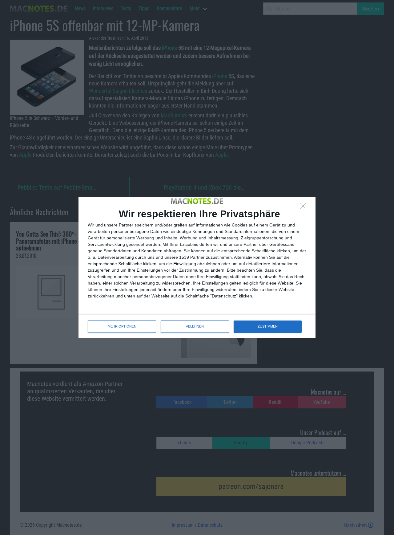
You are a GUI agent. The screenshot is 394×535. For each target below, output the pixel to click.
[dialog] (197, 267)
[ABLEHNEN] (304, 208)
